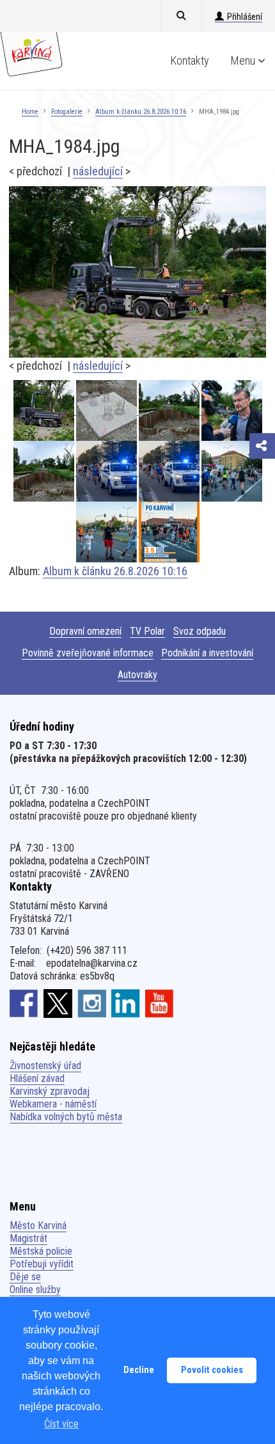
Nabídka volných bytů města (66, 1117)
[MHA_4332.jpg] (170, 471)
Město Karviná (38, 1225)
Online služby (35, 1289)
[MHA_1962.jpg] (107, 410)
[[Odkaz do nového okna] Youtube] (159, 1003)
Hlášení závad (37, 1078)
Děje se (25, 1277)
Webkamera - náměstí (53, 1104)
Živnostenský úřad (45, 1065)
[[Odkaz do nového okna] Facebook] (24, 1003)
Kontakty (190, 60)
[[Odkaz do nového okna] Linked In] (125, 1003)
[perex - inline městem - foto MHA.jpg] (107, 471)
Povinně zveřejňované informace (87, 653)
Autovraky (137, 675)
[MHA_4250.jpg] (231, 471)
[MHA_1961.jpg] (44, 471)
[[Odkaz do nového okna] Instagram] (91, 1003)
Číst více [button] (61, 1424)
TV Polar (147, 631)
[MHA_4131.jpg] (107, 532)
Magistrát (28, 1238)
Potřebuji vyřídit (42, 1264)
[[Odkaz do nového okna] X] (57, 1003)
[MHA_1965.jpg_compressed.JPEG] (231, 410)
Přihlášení (244, 17)
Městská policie (41, 1251)
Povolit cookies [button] (212, 1370)
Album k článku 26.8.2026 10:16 (140, 111)
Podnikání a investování (207, 653)
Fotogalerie (66, 111)
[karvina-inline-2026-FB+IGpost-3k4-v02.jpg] (169, 532)
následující (98, 171)
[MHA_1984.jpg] (137, 271)
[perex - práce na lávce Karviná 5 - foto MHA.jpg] (170, 410)
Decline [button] (138, 1370)
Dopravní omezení (85, 631)
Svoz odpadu (199, 631)
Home (30, 111)
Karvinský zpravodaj (50, 1091)
